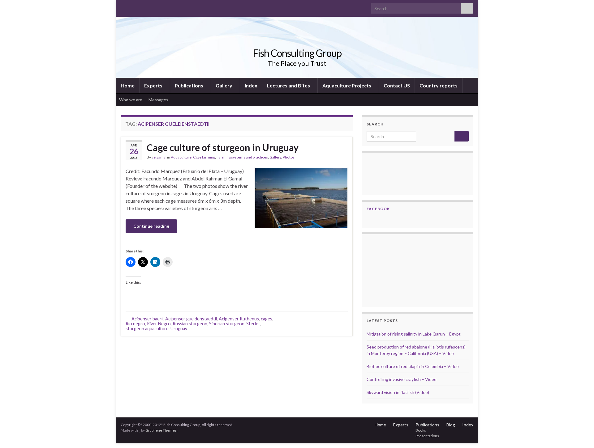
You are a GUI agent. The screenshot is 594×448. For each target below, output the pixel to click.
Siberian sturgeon (226, 323)
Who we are (130, 99)
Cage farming (204, 157)
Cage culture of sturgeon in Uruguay (223, 147)
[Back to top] (580, 434)
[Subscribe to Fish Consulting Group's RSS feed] (124, 6)
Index (251, 85)
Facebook (378, 208)
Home (128, 85)
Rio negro (135, 323)
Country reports (439, 85)
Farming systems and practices (242, 157)
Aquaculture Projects (347, 85)
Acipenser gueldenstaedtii (191, 318)
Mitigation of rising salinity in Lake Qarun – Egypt (414, 333)
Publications (189, 85)
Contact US (397, 85)
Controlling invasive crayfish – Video (402, 379)
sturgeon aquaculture (147, 328)
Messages (158, 99)
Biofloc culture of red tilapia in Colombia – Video (413, 366)
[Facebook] (133, 6)
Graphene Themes (161, 430)
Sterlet (253, 323)
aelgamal (159, 157)
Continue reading (151, 226)
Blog (450, 424)
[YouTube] (143, 6)
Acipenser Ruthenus (239, 318)
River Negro (159, 323)
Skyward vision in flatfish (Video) (398, 392)
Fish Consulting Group (297, 53)
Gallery (224, 85)
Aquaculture (181, 157)
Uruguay (178, 328)
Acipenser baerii (147, 318)
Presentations (427, 435)
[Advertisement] (397, 270)
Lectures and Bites (289, 85)
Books (420, 430)
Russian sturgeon (190, 323)
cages (266, 318)
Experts (153, 85)
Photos (289, 157)
